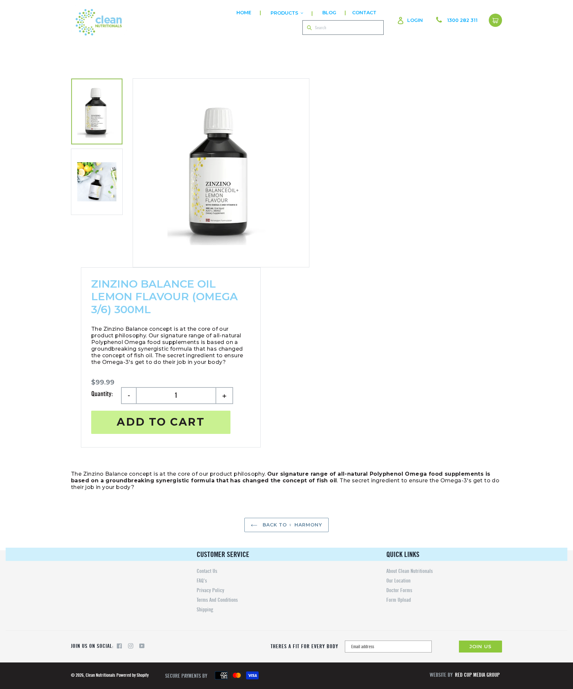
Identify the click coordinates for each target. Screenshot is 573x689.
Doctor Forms (399, 590)
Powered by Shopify (132, 675)
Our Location (398, 581)
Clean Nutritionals (100, 675)
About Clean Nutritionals (409, 571)
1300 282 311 (462, 20)
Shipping (205, 609)
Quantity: (102, 394)
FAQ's (202, 581)
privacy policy (210, 590)
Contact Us (207, 571)
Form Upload (398, 600)
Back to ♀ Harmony (291, 525)
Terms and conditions (217, 600)
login (415, 20)
